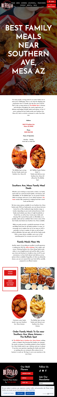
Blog (35, 5)
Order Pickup (10, 272)
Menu (18, 3)
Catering (24, 3)
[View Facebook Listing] (46, 371)
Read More (32, 390)
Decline (20, 393)
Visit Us (24, 382)
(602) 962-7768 (28, 132)
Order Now (26, 373)
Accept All (30, 393)
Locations (31, 3)
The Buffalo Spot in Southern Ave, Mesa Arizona (27, 340)
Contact (23, 5)
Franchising (42, 3)
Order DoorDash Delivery (10, 283)
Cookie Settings (8, 393)
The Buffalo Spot (34, 105)
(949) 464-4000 (11, 382)
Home (13, 3)
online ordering (30, 247)
